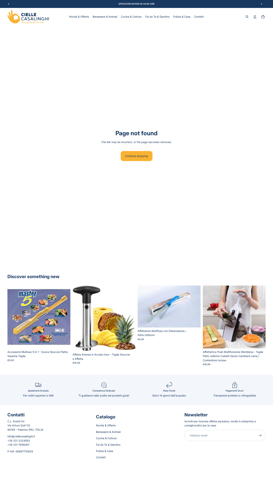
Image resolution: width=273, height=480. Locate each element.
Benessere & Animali (108, 431)
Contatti (101, 457)
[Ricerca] (247, 17)
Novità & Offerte (106, 425)
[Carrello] (263, 17)
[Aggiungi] (64, 342)
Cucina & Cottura (106, 438)
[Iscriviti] (260, 435)
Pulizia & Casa (104, 451)
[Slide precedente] (78, 318)
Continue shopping (136, 156)
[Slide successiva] (129, 318)
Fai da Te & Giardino (108, 444)
